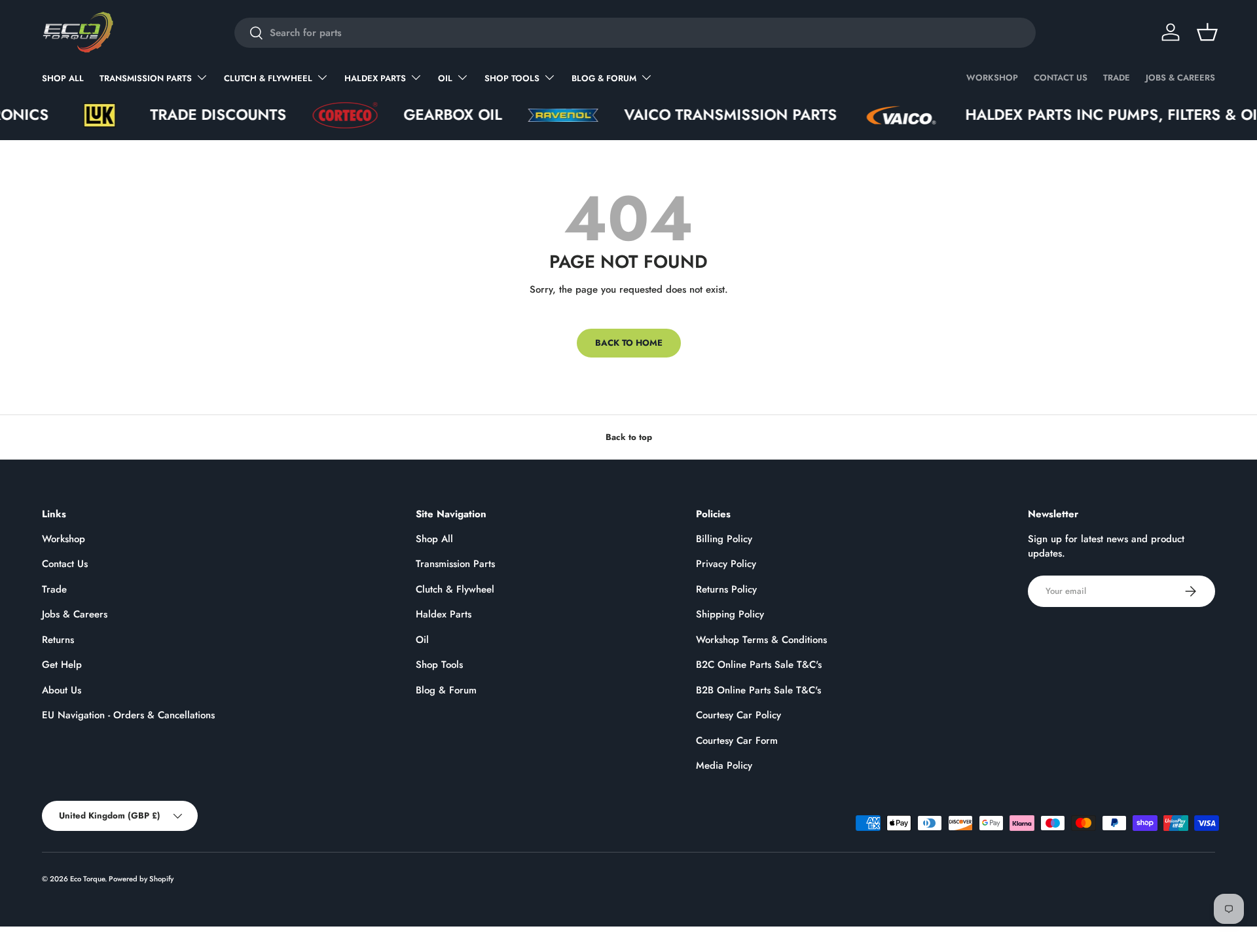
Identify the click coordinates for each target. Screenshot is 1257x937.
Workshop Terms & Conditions (761, 640)
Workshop (992, 77)
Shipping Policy (730, 614)
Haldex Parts (375, 78)
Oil (445, 78)
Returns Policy (726, 589)
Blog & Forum (604, 78)
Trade (1116, 77)
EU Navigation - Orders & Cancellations (128, 715)
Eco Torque (87, 878)
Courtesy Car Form (737, 740)
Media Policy (724, 765)
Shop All (63, 78)
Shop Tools (511, 78)
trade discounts (196, 115)
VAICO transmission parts (708, 115)
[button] (1207, 32)
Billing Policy (724, 539)
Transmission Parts (146, 78)
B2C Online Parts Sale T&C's (759, 664)
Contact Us (1060, 77)
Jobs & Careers (1180, 77)
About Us (61, 690)
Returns (58, 640)
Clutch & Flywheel (268, 78)
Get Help (62, 664)
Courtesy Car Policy (738, 715)
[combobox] (635, 33)
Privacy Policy (726, 564)
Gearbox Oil (430, 115)
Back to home (629, 343)
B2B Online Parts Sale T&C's (758, 690)
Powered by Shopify (141, 878)
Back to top (629, 437)
